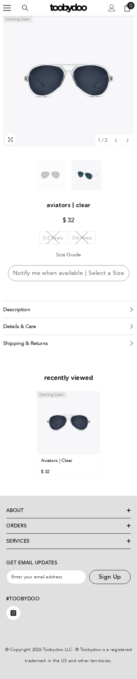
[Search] (25, 8)
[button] (115, 140)
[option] (68, 81)
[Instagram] (13, 613)
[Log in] (111, 7)
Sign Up (110, 577)
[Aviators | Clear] (68, 423)
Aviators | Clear (56, 460)
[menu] (7, 8)
